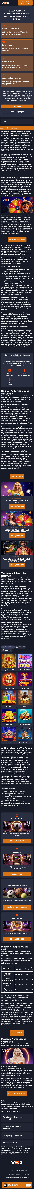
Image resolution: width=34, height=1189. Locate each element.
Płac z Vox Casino (17, 1033)
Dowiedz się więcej (17, 112)
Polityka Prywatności (14, 1174)
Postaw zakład (17, 841)
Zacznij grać (17, 106)
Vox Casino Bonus (17, 476)
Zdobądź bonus (17, 506)
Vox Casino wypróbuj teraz (17, 1093)
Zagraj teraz (17, 874)
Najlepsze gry (9, 647)
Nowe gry (22, 647)
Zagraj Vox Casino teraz (17, 239)
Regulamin (26, 1174)
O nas (11, 1170)
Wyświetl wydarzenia (17, 907)
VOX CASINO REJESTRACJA (25, 2)
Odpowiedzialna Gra (21, 1170)
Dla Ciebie (8, 650)
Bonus (28, 1185)
